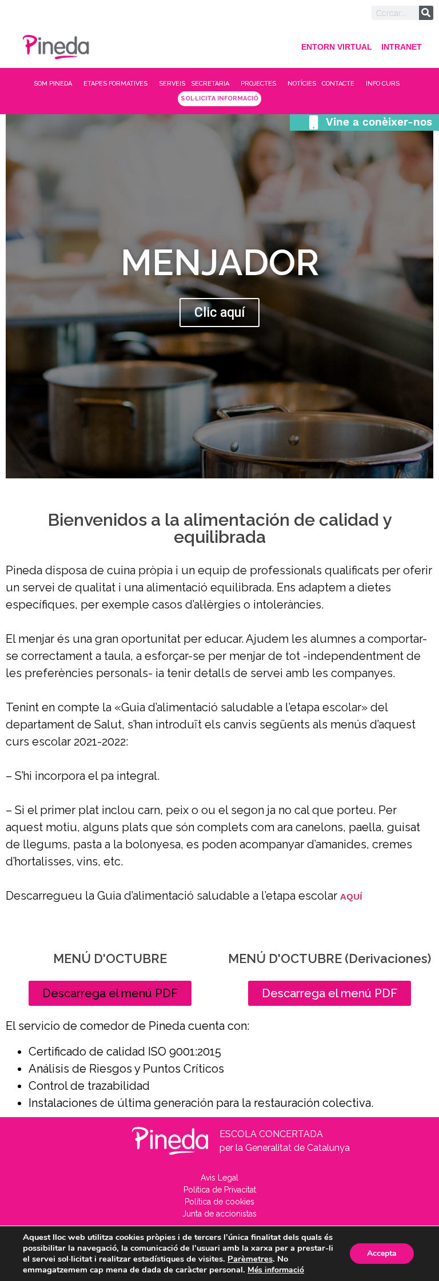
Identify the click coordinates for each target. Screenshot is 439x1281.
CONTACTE (338, 83)
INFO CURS (383, 83)
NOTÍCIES (302, 83)
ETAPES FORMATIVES (115, 83)
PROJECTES (258, 83)
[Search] (426, 13)
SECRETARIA (210, 83)
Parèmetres (250, 1259)
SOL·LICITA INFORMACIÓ (219, 98)
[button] (110, 993)
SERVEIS (172, 83)
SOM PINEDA (53, 83)
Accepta (382, 1253)
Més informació (276, 1269)
